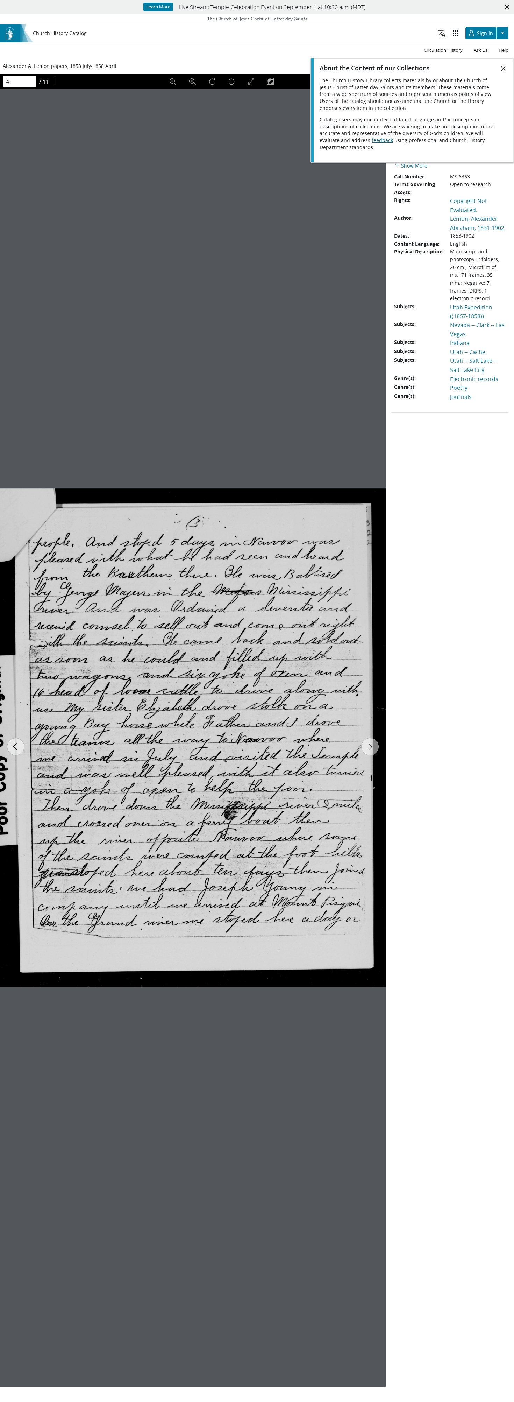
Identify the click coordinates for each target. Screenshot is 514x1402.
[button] (410, 165)
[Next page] (370, 746)
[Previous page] (15, 746)
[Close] (503, 68)
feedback (382, 140)
